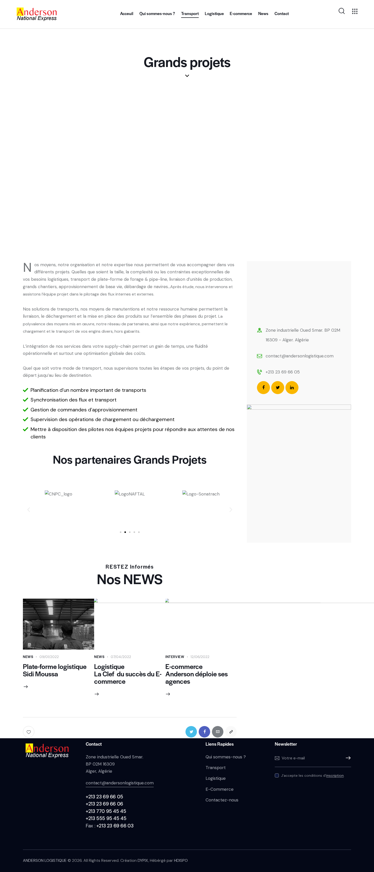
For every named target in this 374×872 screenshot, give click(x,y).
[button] (120, 532)
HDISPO (181, 860)
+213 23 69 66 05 (283, 372)
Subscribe (347, 758)
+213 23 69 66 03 (115, 826)
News (28, 656)
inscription (335, 775)
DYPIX (143, 860)
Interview (174, 656)
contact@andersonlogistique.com (300, 356)
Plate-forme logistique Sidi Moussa (55, 670)
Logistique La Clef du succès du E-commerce (128, 674)
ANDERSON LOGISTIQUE (45, 860)
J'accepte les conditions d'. (312, 775)
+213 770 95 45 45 (106, 811)
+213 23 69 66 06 (104, 804)
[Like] (29, 731)
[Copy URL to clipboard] (231, 731)
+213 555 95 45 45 (106, 818)
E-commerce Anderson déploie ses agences (196, 674)
